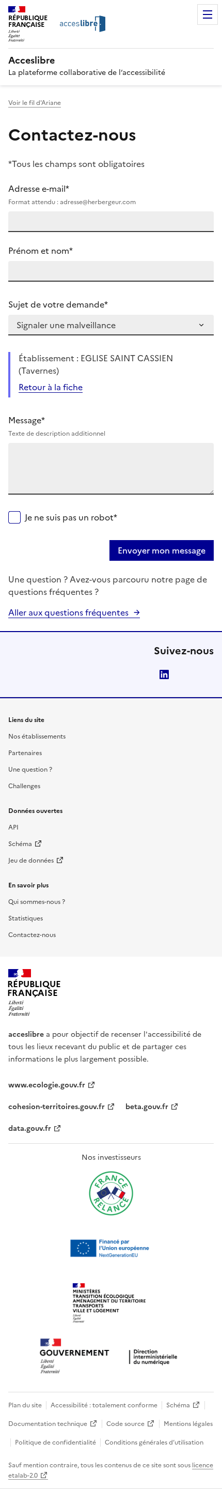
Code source (125, 1424)
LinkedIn (164, 674)
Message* (56, 426)
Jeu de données (31, 860)
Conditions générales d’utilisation (154, 1442)
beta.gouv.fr (146, 1106)
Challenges (24, 786)
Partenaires (25, 753)
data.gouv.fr (29, 1128)
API (13, 827)
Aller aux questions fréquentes (68, 612)
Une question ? (30, 769)
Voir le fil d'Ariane (34, 103)
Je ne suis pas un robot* (71, 517)
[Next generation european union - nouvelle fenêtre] (111, 1248)
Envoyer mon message (161, 550)
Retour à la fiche (51, 387)
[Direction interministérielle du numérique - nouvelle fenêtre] (111, 1356)
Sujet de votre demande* (58, 304)
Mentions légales (188, 1424)
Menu (207, 14)
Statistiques (25, 918)
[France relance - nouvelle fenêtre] (111, 1193)
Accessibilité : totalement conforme (104, 1405)
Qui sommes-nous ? (36, 902)
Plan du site (25, 1405)
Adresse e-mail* (72, 194)
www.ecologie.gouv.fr (46, 1085)
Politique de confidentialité (55, 1442)
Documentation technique (47, 1424)
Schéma (20, 844)
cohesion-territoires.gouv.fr (56, 1106)
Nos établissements (37, 736)
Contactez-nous (32, 935)
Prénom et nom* (40, 250)
